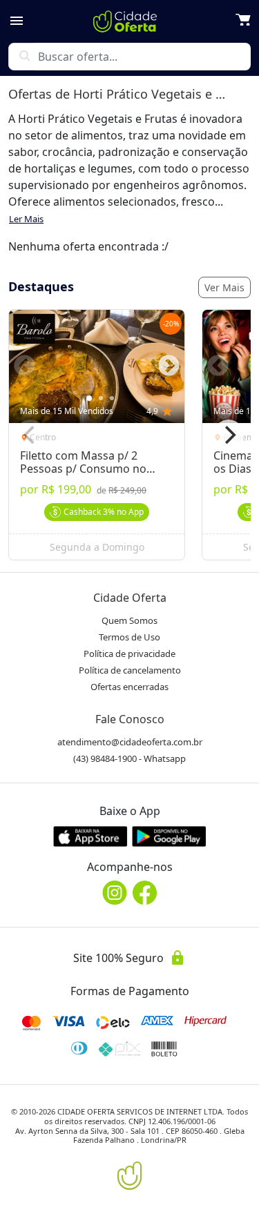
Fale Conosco (129, 719)
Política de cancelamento (130, 670)
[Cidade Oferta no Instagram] (114, 893)
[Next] (228, 435)
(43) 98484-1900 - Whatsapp (129, 758)
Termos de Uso (129, 637)
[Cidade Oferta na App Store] (90, 836)
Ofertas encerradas (129, 686)
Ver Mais (224, 287)
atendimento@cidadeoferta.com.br (129, 742)
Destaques (41, 286)
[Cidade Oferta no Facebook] (145, 893)
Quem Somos (129, 620)
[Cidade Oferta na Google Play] (169, 836)
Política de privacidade (129, 653)
